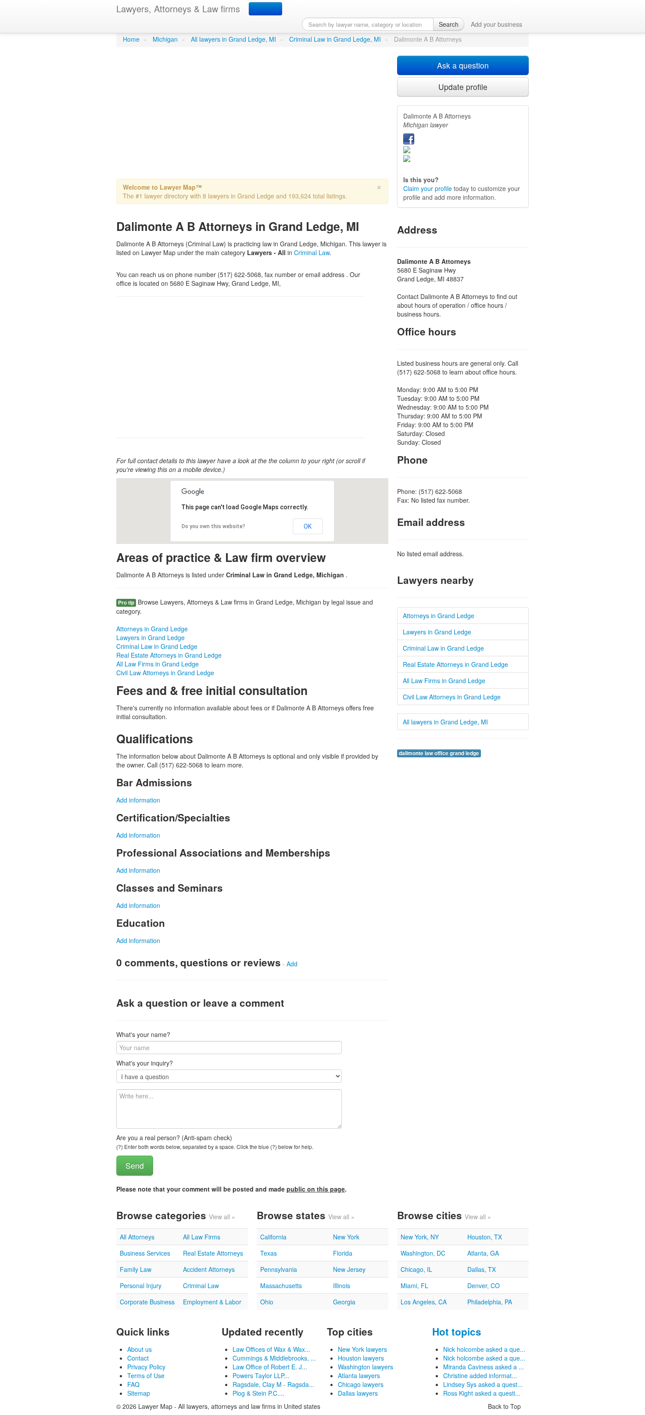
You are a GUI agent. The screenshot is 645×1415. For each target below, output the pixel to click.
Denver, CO (483, 1285)
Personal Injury (140, 1285)
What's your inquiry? (144, 1063)
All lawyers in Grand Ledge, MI (233, 39)
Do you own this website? (213, 526)
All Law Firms (201, 1236)
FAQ (133, 1384)
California (273, 1236)
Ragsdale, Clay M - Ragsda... (273, 1384)
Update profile (462, 86)
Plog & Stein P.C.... (258, 1393)
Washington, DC (423, 1253)
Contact (138, 1358)
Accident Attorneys (209, 1269)
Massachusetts (281, 1285)
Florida (342, 1253)
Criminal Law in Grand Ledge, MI (335, 39)
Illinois (341, 1285)
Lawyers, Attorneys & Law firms (178, 8)
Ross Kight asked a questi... (481, 1393)
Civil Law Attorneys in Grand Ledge (165, 672)
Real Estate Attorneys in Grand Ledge (169, 655)
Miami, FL (414, 1285)
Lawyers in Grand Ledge (150, 637)
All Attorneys (137, 1236)
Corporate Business (147, 1301)
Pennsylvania (278, 1269)
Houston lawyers (361, 1358)
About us (139, 1349)
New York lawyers (362, 1349)
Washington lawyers (365, 1366)
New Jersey (349, 1269)
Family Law (135, 1269)
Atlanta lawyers (359, 1375)
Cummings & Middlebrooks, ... (274, 1358)
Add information (138, 800)
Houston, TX (484, 1236)
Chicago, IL (416, 1269)
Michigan (165, 39)
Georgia (344, 1301)
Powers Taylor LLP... (261, 1375)
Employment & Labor (212, 1301)
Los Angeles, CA (424, 1301)
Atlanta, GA (483, 1253)
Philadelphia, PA (489, 1301)
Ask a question (463, 65)
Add (292, 963)
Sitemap (138, 1393)
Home (131, 39)
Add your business (496, 24)
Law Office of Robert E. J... (270, 1366)
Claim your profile (427, 188)
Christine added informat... (480, 1375)
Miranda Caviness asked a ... (483, 1366)
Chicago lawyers (360, 1384)
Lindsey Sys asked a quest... (483, 1384)
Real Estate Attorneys (213, 1253)
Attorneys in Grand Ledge (152, 628)
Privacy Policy (146, 1366)
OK (308, 526)
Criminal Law (312, 252)
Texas (268, 1253)
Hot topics (456, 1332)
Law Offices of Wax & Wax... (271, 1349)
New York (346, 1236)
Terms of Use (146, 1375)
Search (449, 24)
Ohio (266, 1301)
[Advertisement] (252, 117)
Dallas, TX (481, 1269)
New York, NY (420, 1236)
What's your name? (143, 1034)
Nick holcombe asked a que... (484, 1349)
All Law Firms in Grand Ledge (157, 663)
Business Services (145, 1253)
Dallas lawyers (358, 1393)
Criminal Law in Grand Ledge (156, 646)
